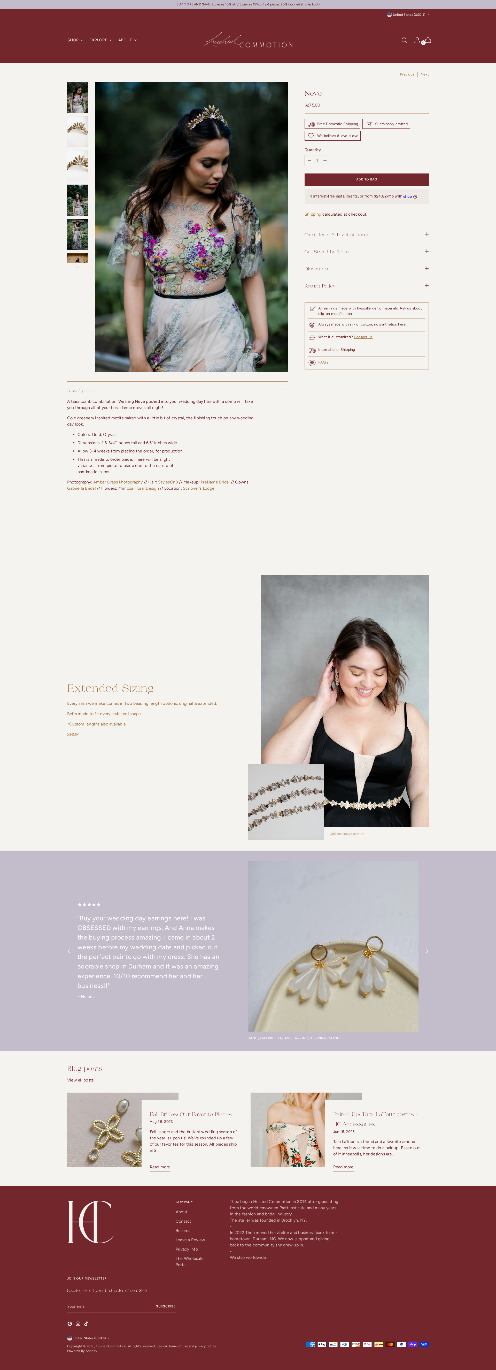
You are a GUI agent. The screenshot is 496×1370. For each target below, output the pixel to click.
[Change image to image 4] (77, 200)
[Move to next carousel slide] (424, 546)
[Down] (77, 267)
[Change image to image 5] (77, 234)
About (181, 1211)
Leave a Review (190, 1239)
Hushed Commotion (111, 1346)
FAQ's (323, 362)
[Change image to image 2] (77, 131)
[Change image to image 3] (77, 165)
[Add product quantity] (309, 161)
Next (425, 74)
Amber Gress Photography (118, 482)
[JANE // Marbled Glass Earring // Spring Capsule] (333, 946)
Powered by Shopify (82, 1351)
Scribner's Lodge (198, 488)
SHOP (73, 734)
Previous (407, 74)
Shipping (313, 214)
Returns (183, 1230)
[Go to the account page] (415, 40)
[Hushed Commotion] (248, 40)
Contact (183, 1221)
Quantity (313, 150)
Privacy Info (187, 1249)
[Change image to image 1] (77, 97)
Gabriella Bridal (81, 488)
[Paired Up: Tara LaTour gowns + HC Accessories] (306, 1134)
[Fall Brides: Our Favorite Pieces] (123, 1134)
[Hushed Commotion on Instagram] (78, 1324)
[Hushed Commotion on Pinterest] (70, 1324)
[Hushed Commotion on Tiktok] (87, 1324)
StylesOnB (168, 482)
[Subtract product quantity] (325, 161)
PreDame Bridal (215, 482)
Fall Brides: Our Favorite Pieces (191, 1113)
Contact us (363, 337)
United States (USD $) (409, 15)
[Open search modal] (404, 40)
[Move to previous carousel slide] (412, 547)
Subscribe (166, 1306)
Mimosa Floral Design (138, 488)
